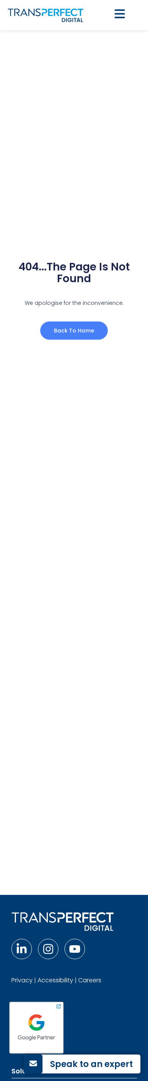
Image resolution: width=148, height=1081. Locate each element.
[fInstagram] (48, 949)
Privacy (22, 980)
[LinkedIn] (21, 949)
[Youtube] (75, 949)
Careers (89, 980)
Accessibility (55, 980)
